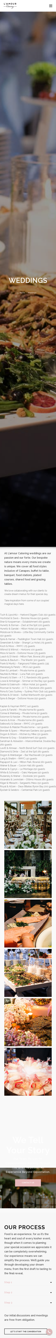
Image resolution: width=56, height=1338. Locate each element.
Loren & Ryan (28, 1064)
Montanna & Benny (28, 866)
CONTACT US (28, 1183)
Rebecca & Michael (28, 1014)
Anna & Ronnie (28, 916)
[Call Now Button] (49, 1332)
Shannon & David (28, 817)
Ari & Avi (28, 965)
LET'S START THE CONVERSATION (25, 1331)
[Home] (10, 6)
